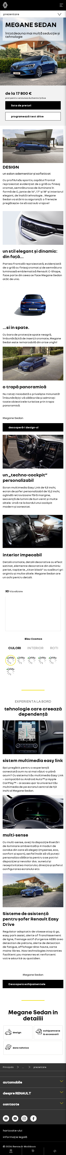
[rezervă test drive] (33, 1151)
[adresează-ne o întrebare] (55, 1151)
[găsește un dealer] (11, 1151)
